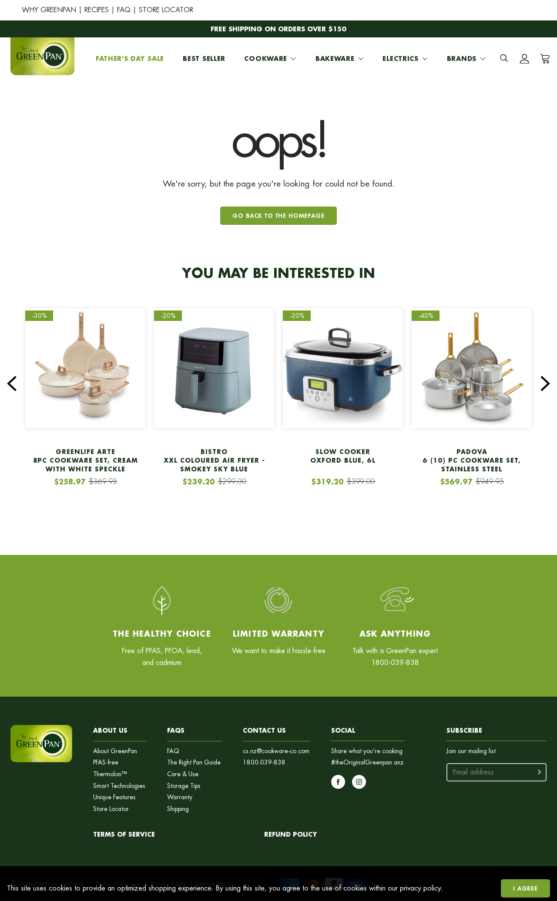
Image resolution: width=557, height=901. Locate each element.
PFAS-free (105, 762)
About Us (110, 730)
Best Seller (204, 58)
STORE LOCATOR (166, 9)
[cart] (543, 58)
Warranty (179, 797)
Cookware (265, 58)
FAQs (176, 730)
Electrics (400, 58)
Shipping (178, 809)
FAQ (124, 9)
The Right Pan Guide (194, 762)
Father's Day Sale (130, 58)
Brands (461, 58)
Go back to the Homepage (278, 215)
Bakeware (335, 58)
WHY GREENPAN (49, 9)
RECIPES (96, 9)
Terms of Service (124, 834)
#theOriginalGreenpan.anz (367, 762)
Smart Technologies (119, 786)
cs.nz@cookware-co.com (276, 751)
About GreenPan (115, 751)
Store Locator (111, 809)
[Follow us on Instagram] (359, 782)
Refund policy (290, 834)
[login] (524, 58)
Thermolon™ (110, 774)
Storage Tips (184, 786)
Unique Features (114, 797)
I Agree (525, 888)
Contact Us (264, 730)
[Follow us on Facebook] (338, 782)
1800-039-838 (264, 762)
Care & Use (182, 774)
